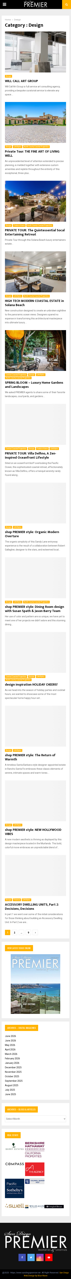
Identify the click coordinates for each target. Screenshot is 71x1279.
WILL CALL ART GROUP (21, 81)
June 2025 (10, 1094)
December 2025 (13, 1067)
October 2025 (12, 1076)
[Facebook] (22, 1257)
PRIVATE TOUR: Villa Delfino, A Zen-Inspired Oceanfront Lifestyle (30, 455)
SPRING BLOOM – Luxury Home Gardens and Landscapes (34, 385)
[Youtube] (49, 1257)
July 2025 (10, 1089)
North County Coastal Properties (36, 147)
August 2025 (11, 1085)
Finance (17, 900)
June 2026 (10, 1036)
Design (8, 76)
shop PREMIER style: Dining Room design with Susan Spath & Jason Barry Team (34, 609)
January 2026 (12, 1063)
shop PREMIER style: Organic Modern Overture (32, 534)
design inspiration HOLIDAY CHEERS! (31, 684)
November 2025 (13, 1072)
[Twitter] (31, 1257)
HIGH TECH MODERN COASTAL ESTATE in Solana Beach (34, 303)
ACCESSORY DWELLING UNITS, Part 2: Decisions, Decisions (32, 907)
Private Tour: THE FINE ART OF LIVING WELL (32, 154)
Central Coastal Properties (16, 375)
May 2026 (10, 1045)
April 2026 (10, 1049)
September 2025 (14, 1081)
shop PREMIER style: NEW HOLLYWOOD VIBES (33, 832)
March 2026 (11, 1054)
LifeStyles (17, 147)
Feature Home (19, 225)
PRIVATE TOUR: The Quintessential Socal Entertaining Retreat (35, 232)
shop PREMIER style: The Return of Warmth (30, 757)
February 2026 (12, 1058)
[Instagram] (40, 1257)
